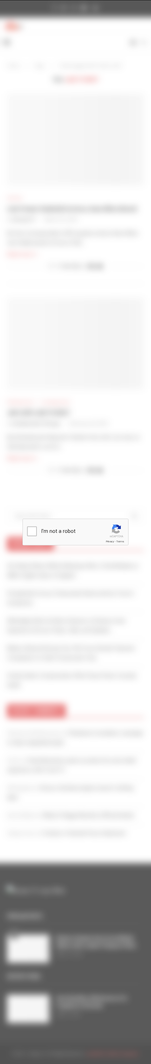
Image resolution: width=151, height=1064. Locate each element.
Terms (120, 541)
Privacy (110, 541)
